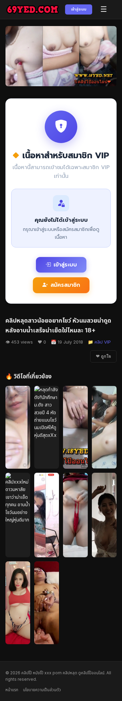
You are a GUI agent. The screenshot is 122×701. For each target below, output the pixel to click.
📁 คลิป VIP (99, 342)
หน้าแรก (11, 689)
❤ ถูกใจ (103, 356)
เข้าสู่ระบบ (78, 9)
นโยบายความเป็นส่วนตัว (42, 689)
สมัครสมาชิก (65, 285)
